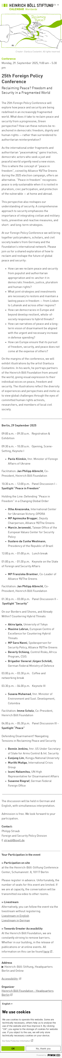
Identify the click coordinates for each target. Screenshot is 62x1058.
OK (13, 1048)
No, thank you (43, 1048)
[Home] (27, 7)
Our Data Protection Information (16, 1041)
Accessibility (10, 978)
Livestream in (16, 920)
